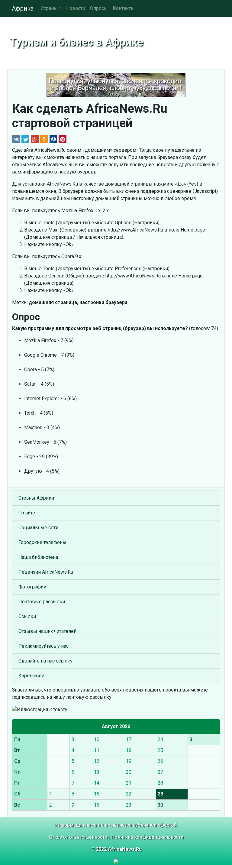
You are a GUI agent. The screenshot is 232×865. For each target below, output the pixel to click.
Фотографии (32, 587)
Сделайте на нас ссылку (45, 661)
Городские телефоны (42, 542)
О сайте (26, 513)
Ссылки (27, 616)
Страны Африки (36, 498)
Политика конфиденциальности (147, 837)
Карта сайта (31, 676)
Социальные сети (38, 527)
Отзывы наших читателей (47, 631)
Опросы (99, 8)
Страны (49, 8)
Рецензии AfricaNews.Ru (45, 572)
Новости (75, 8)
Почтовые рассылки (41, 601)
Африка (23, 8)
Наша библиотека (38, 557)
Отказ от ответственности (78, 837)
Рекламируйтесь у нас (43, 646)
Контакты (124, 8)
